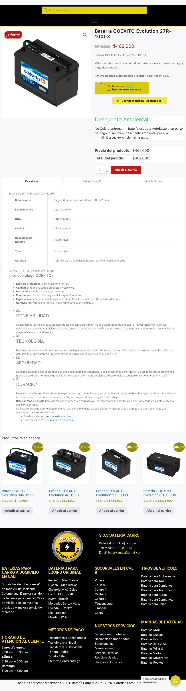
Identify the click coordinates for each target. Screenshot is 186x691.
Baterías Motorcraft (154, 658)
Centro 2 (101, 594)
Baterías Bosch (151, 639)
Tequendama (104, 603)
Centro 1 (101, 589)
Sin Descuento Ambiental (125, 137)
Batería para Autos (154, 595)
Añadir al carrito (126, 169)
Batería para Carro (153, 604)
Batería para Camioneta (157, 599)
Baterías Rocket (152, 662)
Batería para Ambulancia (158, 576)
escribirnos (66, 420)
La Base (100, 585)
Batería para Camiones (156, 585)
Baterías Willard (152, 648)
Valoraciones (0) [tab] (92, 181)
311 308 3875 (122, 548)
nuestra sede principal (58, 416)
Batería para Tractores (156, 590)
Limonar (100, 608)
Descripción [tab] (32, 181)
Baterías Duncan (152, 635)
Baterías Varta (151, 653)
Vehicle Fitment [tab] (154, 181)
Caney (99, 613)
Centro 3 (101, 599)
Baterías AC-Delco (153, 644)
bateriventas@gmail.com (125, 552)
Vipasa (99, 580)
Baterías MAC (150, 630)
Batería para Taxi (152, 581)
